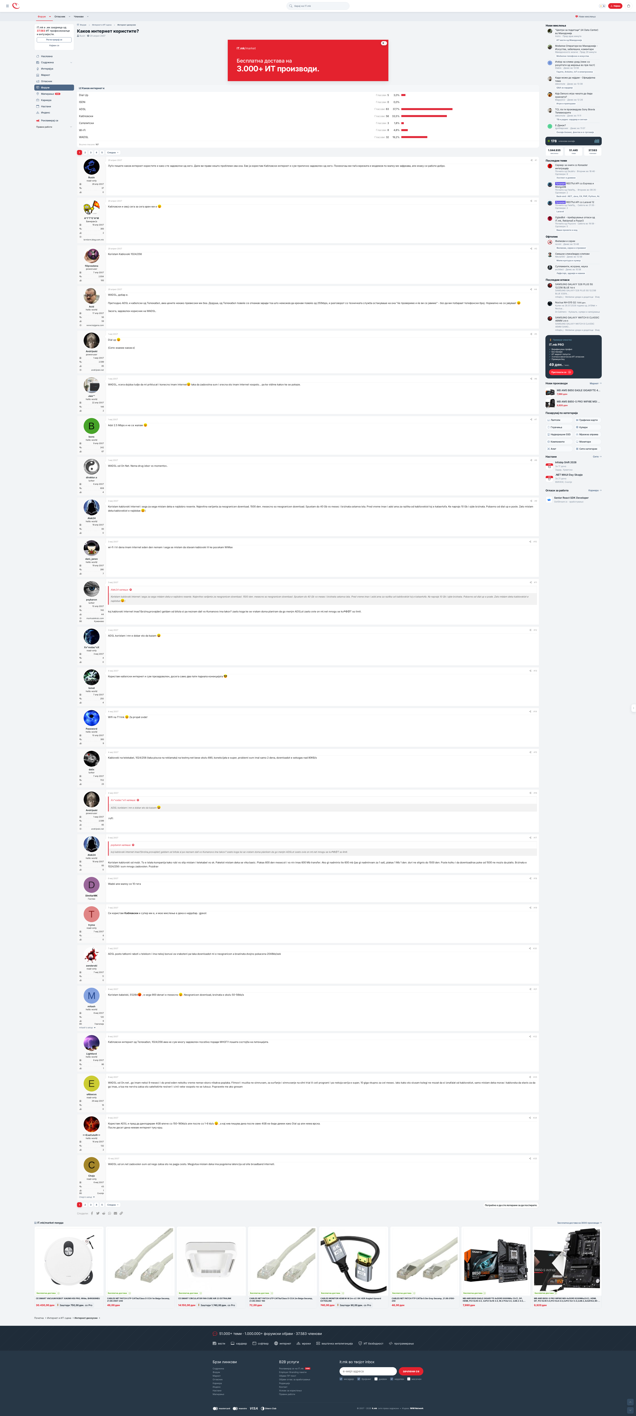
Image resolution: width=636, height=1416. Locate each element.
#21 (535, 989)
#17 (535, 837)
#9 (535, 501)
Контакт (283, 1387)
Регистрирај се (54, 39)
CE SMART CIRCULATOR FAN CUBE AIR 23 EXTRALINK (204, 1298)
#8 (535, 460)
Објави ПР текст (287, 1375)
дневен (383, 1379)
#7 (535, 419)
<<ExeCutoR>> (91, 1135)
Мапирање (218, 1394)
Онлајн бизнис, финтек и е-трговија (575, 132)
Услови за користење (290, 1390)
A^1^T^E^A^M (91, 218)
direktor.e (91, 477)
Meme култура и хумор (568, 260)
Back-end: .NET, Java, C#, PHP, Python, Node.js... (581, 196)
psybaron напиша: (121, 845)
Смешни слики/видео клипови (572, 253)
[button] (50, 16)
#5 (535, 334)
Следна (111, 152)
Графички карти (588, 420)
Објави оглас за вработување (294, 1379)
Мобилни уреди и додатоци (579, 297)
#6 (535, 378)
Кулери (583, 427)
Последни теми (556, 160)
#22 (535, 1036)
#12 (535, 630)
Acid (91, 306)
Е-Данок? (560, 125)
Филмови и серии (565, 241)
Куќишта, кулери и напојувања (584, 312)
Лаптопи (555, 420)
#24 (535, 1118)
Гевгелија (99, 1024)
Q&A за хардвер (564, 87)
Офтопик (552, 236)
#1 (536, 160)
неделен (399, 1379)
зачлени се (411, 1371)
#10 (535, 541)
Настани (217, 1390)
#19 (535, 907)
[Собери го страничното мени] (7, 6)
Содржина (218, 1368)
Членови (78, 16)
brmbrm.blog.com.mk (94, 239)
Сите (596, 456)
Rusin (82, 35)
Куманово (99, 621)
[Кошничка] (628, 6)
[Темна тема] (602, 6)
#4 (535, 289)
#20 (535, 948)
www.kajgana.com (95, 325)
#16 (535, 793)
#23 (535, 1077)
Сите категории (588, 448)
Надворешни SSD (561, 434)
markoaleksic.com (95, 618)
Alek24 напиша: (119, 589)
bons (91, 436)
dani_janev (91, 558)
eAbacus (92, 1094)
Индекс (217, 1387)
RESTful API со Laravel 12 (575, 202)
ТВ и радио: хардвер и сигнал (571, 119)
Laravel (560, 211)
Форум (42, 16)
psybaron (91, 599)
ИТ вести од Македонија (569, 40)
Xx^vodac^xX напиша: (123, 800)
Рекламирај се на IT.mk (294, 1368)
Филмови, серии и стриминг (571, 248)
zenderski (91, 965)
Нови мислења (587, 16)
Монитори (585, 441)
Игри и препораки (566, 103)
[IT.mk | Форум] (16, 6)
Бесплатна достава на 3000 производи (578, 1222)
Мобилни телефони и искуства (572, 56)
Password (91, 728)
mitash (91, 1006)
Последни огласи (557, 279)
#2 (535, 201)
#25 (535, 1158)
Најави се (54, 45)
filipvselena (91, 265)
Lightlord (91, 1053)
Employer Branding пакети (293, 1372)
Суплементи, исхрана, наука (571, 266)
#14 (535, 711)
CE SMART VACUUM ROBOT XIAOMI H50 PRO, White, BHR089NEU (68, 1298)
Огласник (59, 16)
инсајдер (349, 1379)
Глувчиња (556, 427)
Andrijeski (91, 351)
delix (91, 769)
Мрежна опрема (588, 434)
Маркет (594, 383)
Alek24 (92, 518)
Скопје (100, 1193)
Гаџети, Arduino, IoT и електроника (574, 72)
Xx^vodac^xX (91, 647)
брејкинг (366, 1379)
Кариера (593, 490)
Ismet (91, 688)
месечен (416, 1379)
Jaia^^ (91, 396)
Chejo (91, 1175)
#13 (535, 671)
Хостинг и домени (566, 177)
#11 (535, 582)
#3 (535, 248)
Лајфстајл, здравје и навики (570, 273)
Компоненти (557, 441)
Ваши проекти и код (566, 230)
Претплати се (558, 372)
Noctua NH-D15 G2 (570, 302)
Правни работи (287, 1394)
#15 (535, 752)
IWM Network (416, 1408)
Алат (553, 448)
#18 (535, 878)
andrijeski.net (97, 370)
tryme (91, 924)
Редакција (284, 1383)
